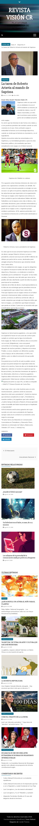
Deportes (5, 80)
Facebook (7, 435)
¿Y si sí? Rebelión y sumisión (23, 793)
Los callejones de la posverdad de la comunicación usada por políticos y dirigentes (19, 557)
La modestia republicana (12, 681)
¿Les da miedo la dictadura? (23, 789)
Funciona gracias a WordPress (14, 819)
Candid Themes (24, 822)
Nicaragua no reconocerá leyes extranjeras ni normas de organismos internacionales (17, 755)
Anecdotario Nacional (26, 457)
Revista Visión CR (19, 13)
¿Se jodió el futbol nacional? (12, 492)
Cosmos (4, 598)
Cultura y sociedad (7, 639)
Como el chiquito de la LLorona (14, 717)
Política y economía (7, 713)
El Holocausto (9, 451)
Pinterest (29, 435)
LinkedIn (7, 439)
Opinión (4, 677)
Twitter (18, 435)
